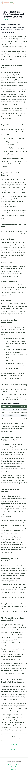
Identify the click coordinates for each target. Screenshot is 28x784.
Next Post (14, 749)
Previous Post (14, 744)
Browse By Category (14, 764)
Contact (14, 769)
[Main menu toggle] (25, 2)
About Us (14, 767)
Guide (4, 20)
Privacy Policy (14, 772)
